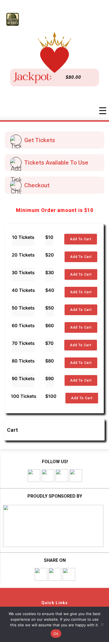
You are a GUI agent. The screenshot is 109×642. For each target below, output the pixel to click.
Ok (55, 633)
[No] (102, 624)
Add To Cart (80, 239)
